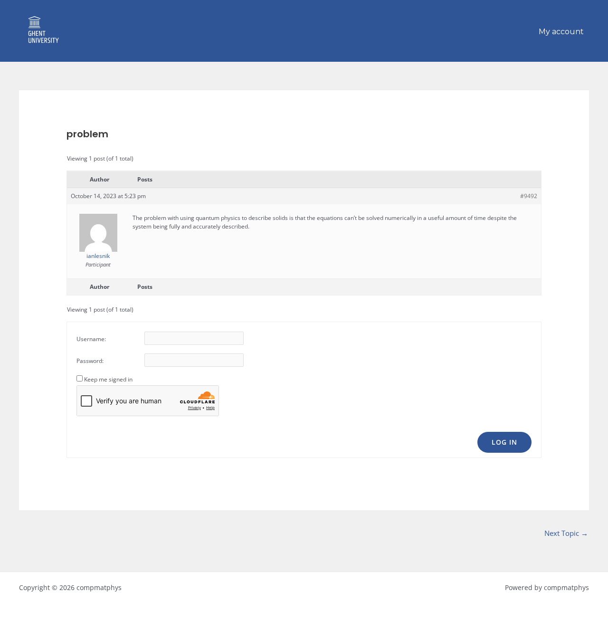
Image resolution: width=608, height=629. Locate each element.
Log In (504, 442)
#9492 (528, 196)
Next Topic (566, 533)
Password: (90, 361)
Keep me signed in (108, 379)
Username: (91, 339)
